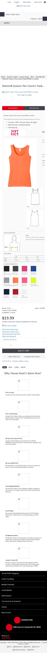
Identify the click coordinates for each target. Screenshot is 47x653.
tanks (10, 367)
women (23, 367)
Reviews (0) (34, 108)
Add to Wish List (14, 356)
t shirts (16, 367)
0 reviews (15, 361)
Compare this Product (32, 356)
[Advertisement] (23, 50)
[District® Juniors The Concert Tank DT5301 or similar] (23, 92)
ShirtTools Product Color (10, 332)
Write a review (23, 361)
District (9, 308)
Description (12, 108)
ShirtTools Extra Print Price (11, 334)
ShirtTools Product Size (10, 329)
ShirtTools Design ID (9, 336)
